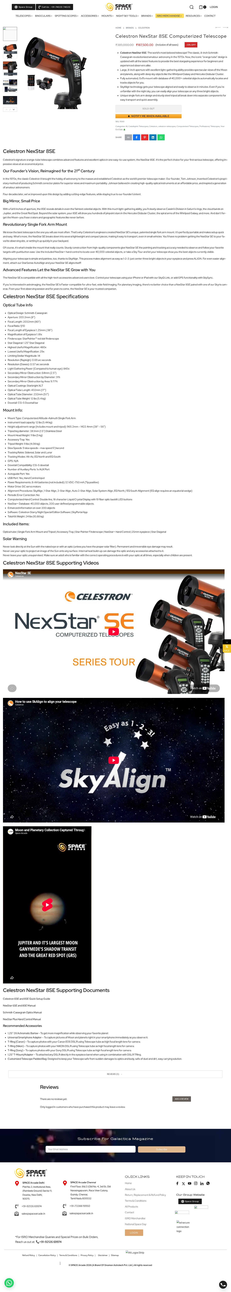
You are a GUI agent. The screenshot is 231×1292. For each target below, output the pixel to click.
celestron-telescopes (167, 126)
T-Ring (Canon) (16, 1041)
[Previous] (28, 69)
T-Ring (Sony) (15, 1050)
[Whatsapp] (207, 1183)
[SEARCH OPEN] (192, 7)
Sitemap (115, 1255)
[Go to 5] (10, 103)
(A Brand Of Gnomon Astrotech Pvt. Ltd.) (102, 1265)
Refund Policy (28, 1255)
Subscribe (161, 1149)
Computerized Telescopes (187, 126)
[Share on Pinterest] (144, 137)
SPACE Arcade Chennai (83, 1182)
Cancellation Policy (47, 1255)
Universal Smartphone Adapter (25, 1037)
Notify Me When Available (150, 116)
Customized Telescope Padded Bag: (27, 1058)
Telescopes (215, 126)
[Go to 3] (10, 68)
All (126, 126)
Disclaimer (103, 1255)
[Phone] (223, 1284)
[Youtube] (189, 1183)
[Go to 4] (10, 86)
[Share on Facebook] (136, 137)
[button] (115, 1074)
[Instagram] (195, 1183)
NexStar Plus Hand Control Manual (22, 1019)
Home (118, 28)
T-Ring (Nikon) (16, 1046)
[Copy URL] (128, 137)
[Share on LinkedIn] (153, 137)
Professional (204, 126)
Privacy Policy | (88, 1255)
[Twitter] (183, 1183)
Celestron (144, 28)
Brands (130, 28)
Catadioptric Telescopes (138, 126)
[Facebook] (177, 1183)
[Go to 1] (10, 34)
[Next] (91, 69)
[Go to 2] (10, 51)
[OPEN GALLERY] (60, 69)
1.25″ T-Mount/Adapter (20, 1054)
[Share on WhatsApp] (161, 137)
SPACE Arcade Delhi (33, 1182)
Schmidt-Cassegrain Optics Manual (22, 1012)
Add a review (181, 1099)
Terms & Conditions (68, 1255)
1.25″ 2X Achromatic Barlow (23, 1033)
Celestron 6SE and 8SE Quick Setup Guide (26, 998)
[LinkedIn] (201, 1183)
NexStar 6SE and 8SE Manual (19, 1005)
